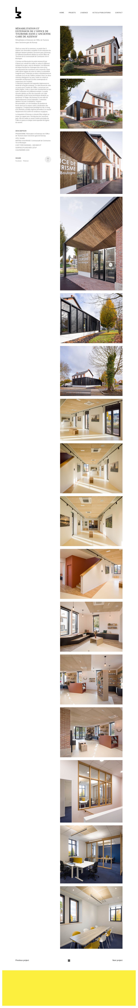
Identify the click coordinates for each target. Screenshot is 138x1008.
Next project (117, 960)
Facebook (18, 161)
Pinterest (26, 161)
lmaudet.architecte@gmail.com (66, 981)
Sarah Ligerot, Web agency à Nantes (75, 1001)
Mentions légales (57, 1001)
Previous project (22, 960)
